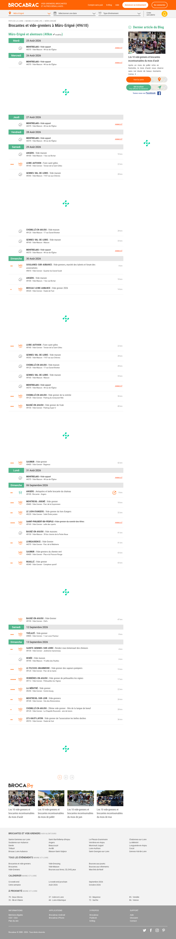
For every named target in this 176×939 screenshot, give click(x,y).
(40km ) (53, 34)
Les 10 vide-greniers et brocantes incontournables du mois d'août (144, 58)
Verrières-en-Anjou (97, 842)
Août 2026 (53, 884)
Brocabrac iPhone (56, 917)
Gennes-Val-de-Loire (137, 851)
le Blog (109, 5)
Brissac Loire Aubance (18, 851)
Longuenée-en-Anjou (138, 845)
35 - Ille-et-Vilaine (16, 900)
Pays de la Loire (16, 21)
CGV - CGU (13, 917)
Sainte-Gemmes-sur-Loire (19, 839)
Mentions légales (16, 915)
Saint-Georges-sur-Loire (99, 851)
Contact (133, 920)
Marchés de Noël (96, 869)
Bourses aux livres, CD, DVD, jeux (62, 869)
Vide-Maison (54, 866)
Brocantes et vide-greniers (20, 863)
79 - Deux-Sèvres (16, 897)
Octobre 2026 (95, 884)
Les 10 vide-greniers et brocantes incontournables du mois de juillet (51, 813)
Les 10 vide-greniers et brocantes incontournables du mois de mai (110, 813)
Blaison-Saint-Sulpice (58, 851)
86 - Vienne (134, 900)
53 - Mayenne (94, 897)
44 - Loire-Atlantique (57, 900)
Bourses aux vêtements (99, 866)
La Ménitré (133, 842)
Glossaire (134, 917)
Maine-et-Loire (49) (33, 21)
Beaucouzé (53, 845)
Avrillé (51, 848)
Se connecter (159, 5)
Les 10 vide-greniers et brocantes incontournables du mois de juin (80, 813)
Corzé (131, 848)
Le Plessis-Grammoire (98, 839)
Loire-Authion (95, 848)
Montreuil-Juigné (96, 845)
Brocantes (13, 866)
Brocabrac (94, 915)
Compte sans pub (95, 5)
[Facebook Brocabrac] (153, 932)
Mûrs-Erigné (50, 21)
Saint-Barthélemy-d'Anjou (59, 839)
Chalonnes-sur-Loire (137, 839)
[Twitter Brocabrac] (146, 932)
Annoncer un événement (135, 5)
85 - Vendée (134, 897)
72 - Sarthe (93, 900)
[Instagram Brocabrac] (159, 932)
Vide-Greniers (14, 869)
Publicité (93, 917)
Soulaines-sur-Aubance (18, 842)
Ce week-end (14, 881)
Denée (11, 845)
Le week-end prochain (58, 881)
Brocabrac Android (57, 915)
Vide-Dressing (54, 863)
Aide (117, 5)
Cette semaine (15, 884)
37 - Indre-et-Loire (56, 897)
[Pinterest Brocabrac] (166, 932)
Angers (52, 842)
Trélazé (12, 848)
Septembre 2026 (96, 881)
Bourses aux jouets (97, 863)
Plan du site (13, 920)
